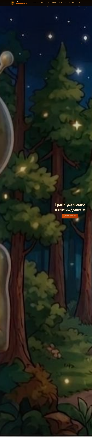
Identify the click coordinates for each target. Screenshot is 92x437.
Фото (61, 3)
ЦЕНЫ (67, 3)
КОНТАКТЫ (76, 3)
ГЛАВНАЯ (35, 3)
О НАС (43, 3)
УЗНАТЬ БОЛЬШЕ (70, 216)
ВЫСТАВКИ (52, 3)
